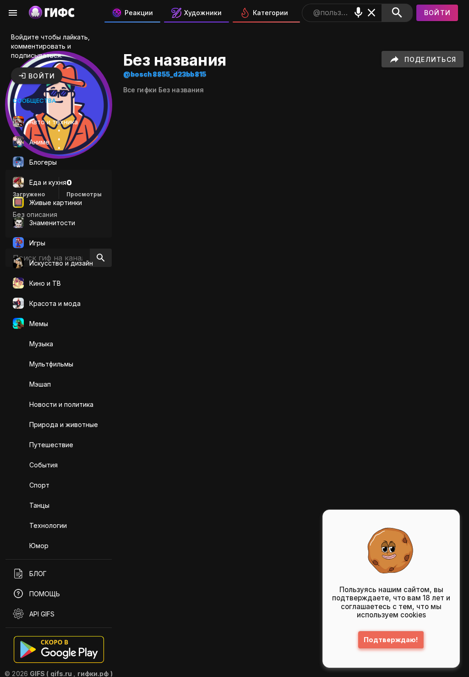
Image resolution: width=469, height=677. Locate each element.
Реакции (139, 13)
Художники (203, 13)
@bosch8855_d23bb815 (164, 74)
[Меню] (13, 13)
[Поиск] (397, 13)
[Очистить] (371, 12)
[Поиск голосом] (358, 12)
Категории (270, 13)
